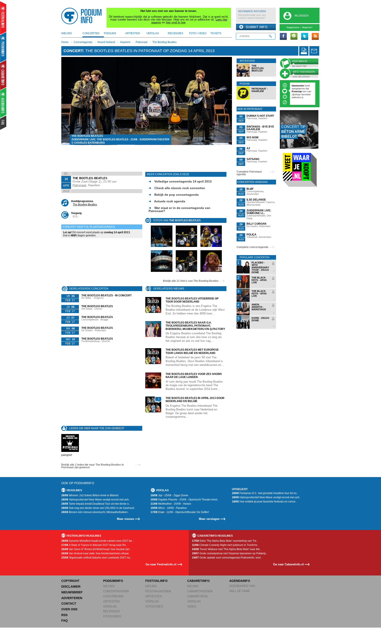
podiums (110, 33)
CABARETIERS (197, 596)
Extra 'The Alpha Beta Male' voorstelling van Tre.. (225, 541)
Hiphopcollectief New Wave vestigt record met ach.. (95, 499)
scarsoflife (298, 85)
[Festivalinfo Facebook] (283, 36)
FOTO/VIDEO (112, 616)
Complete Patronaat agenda (249, 173)
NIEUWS (109, 586)
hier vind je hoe (175, 22)
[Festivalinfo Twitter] (304, 36)
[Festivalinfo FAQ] (3, 122)
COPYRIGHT (70, 581)
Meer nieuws (125, 519)
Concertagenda (83, 42)
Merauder (297, 100)
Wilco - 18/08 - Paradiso (169, 508)
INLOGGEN (301, 15)
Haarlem (125, 42)
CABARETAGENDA (200, 591)
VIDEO (191, 606)
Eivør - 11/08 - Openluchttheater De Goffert (180, 512)
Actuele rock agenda (167, 201)
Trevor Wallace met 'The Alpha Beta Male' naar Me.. (226, 549)
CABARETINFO (198, 581)
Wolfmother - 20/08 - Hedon (171, 503)
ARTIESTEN (111, 601)
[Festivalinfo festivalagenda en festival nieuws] (3, 18)
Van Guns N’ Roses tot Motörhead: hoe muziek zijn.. (96, 549)
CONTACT (68, 603)
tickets (215, 33)
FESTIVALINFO (156, 581)
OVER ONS (69, 609)
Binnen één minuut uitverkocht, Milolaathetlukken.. (95, 512)
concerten (90, 33)
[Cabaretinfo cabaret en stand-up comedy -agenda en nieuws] (3, 74)
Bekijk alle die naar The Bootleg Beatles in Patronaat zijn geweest (92, 466)
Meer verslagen (209, 519)
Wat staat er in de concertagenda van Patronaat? (179, 209)
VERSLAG (110, 606)
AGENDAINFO (239, 581)
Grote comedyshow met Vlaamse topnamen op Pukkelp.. (229, 553)
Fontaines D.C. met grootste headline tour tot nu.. (265, 493)
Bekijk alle (191, 281)
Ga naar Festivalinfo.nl (161, 564)
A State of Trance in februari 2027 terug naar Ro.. (94, 545)
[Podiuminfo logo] (82, 16)
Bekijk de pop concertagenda (174, 194)
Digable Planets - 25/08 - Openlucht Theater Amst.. (185, 499)
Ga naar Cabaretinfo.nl (288, 564)
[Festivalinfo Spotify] (294, 36)
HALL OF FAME (239, 591)
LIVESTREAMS (113, 596)
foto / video (197, 33)
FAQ (64, 620)
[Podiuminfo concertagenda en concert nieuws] (3, 47)
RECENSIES (111, 611)
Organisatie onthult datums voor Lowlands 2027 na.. (96, 557)
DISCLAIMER (70, 586)
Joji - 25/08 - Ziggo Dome (169, 495)
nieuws (66, 33)
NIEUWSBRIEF (72, 592)
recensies (175, 33)
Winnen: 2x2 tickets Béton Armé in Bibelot (89, 495)
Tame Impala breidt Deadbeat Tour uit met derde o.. (95, 503)
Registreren (293, 27)
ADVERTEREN (71, 598)
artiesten (132, 33)
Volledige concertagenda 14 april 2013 (180, 181)
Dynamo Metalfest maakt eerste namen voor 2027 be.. (97, 541)
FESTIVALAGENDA (158, 591)
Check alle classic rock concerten (177, 188)
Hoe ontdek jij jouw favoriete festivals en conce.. (264, 501)
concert (73, 51)
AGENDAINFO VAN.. (243, 586)
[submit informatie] (256, 27)
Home (65, 42)
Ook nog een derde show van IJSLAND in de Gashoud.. (98, 508)
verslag (152, 33)
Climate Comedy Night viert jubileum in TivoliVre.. (225, 545)
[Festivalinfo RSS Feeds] (315, 36)
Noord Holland (106, 42)
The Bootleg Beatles (164, 42)
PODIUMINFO (113, 581)
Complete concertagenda (252, 247)
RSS (64, 615)
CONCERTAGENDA (116, 591)
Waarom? (307, 27)
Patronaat (141, 42)
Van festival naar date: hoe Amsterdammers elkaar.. (95, 553)
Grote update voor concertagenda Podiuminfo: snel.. (227, 557)
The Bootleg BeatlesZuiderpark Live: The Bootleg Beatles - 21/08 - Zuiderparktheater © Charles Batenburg (120, 139)
